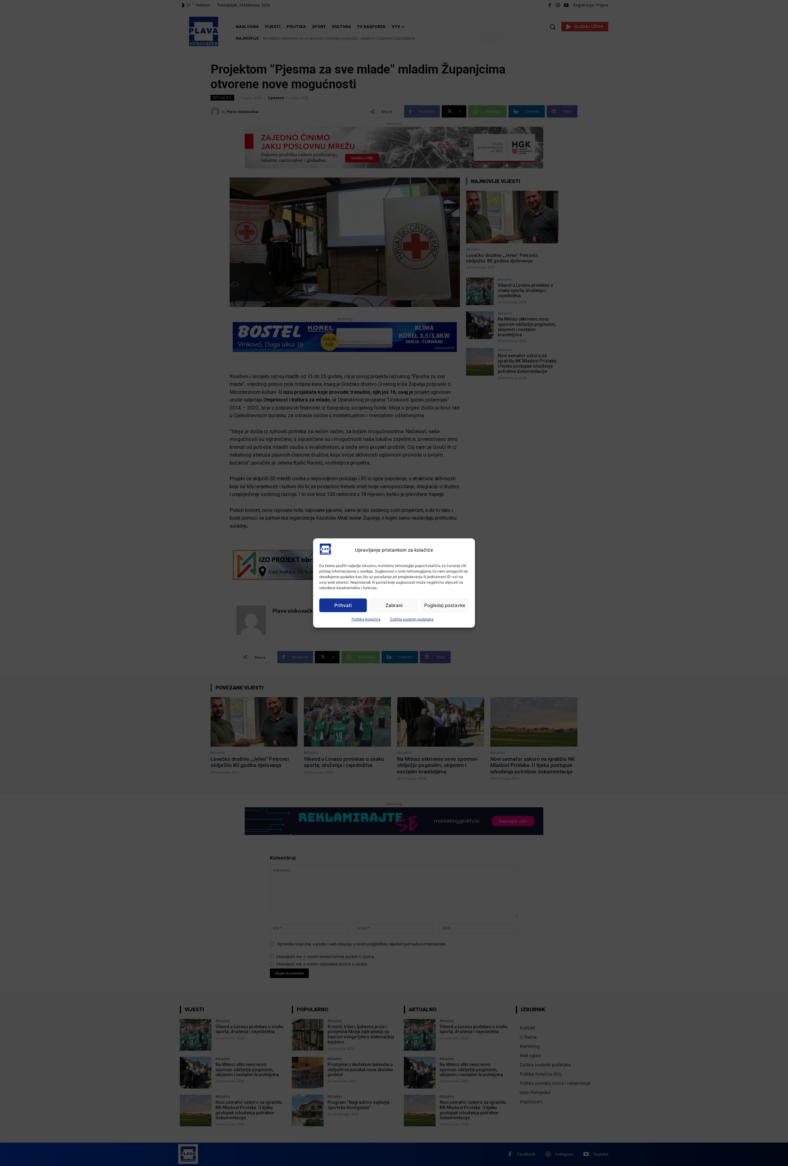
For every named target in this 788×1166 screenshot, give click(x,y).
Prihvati (343, 605)
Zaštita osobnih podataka (412, 619)
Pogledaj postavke (444, 605)
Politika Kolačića (366, 619)
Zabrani (394, 605)
